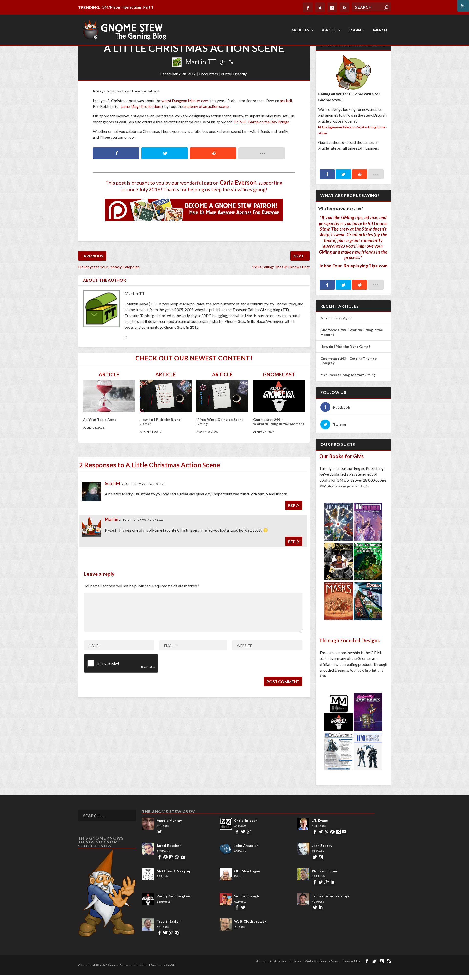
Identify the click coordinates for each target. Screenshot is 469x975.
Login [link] (355, 30)
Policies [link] (295, 961)
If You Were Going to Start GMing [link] (347, 375)
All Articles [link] (277, 961)
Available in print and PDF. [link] (349, 486)
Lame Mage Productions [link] (141, 106)
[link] (463, 6)
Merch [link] (380, 30)
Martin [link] (111, 519)
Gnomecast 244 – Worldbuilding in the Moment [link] (279, 421)
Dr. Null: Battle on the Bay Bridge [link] (261, 121)
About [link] (329, 30)
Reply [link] (293, 505)
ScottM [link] (112, 483)
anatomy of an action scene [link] (206, 106)
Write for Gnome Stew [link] (322, 961)
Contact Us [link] (351, 961)
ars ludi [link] (286, 100)
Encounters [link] (208, 74)
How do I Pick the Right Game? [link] (345, 346)
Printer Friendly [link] (234, 74)
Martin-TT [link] (200, 62)
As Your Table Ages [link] (99, 419)
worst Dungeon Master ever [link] (184, 100)
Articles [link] (300, 30)
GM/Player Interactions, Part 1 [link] (127, 7)
